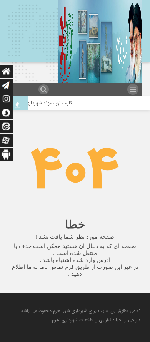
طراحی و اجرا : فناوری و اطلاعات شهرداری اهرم (96, 320)
